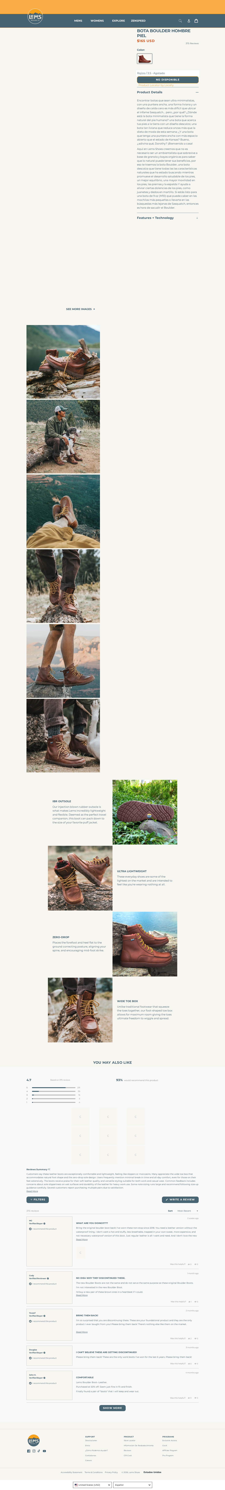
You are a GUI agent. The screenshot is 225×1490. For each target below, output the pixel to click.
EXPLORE (118, 20)
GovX (164, 1445)
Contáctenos (90, 1455)
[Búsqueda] (180, 21)
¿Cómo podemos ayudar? (96, 1450)
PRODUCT (129, 1437)
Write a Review (184, 1200)
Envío (87, 1445)
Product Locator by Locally (156, 85)
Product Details (149, 92)
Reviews (127, 1450)
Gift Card (127, 1455)
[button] (53, 1087)
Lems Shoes (134, 1472)
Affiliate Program (169, 1450)
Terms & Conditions (94, 1472)
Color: (141, 49)
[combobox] (92, 1485)
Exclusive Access (169, 1440)
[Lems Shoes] (33, 1441)
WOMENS (97, 20)
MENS (78, 20)
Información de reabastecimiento (139, 1445)
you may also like (112, 1063)
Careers (88, 1460)
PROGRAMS (168, 1437)
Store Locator (177, 3)
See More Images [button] (79, 309)
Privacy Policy (111, 1472)
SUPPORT (90, 1437)
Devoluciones (91, 1440)
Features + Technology (155, 218)
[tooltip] (49, 1169)
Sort (170, 1210)
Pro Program (168, 1455)
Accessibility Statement (71, 1472)
